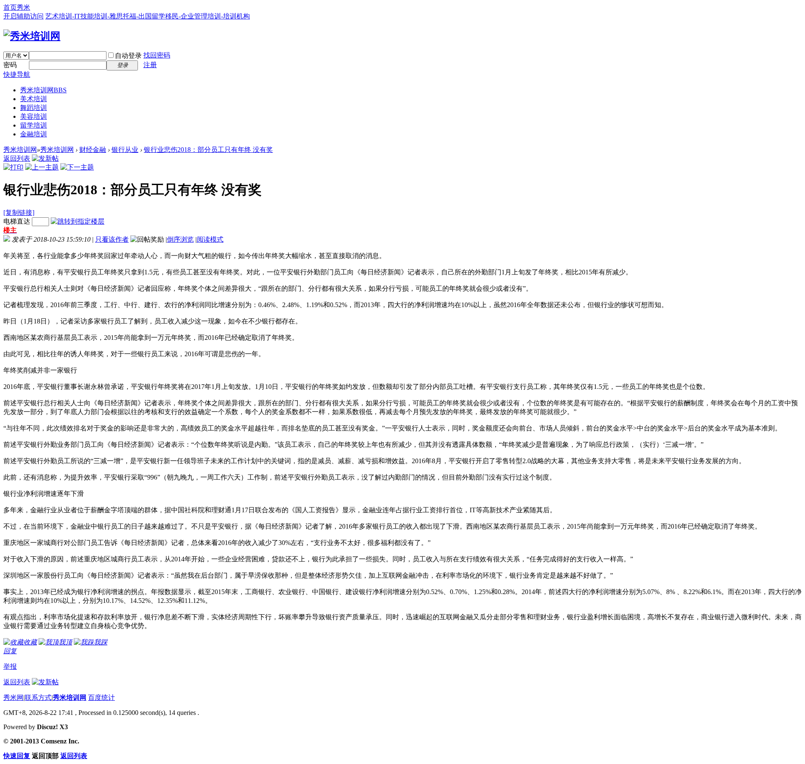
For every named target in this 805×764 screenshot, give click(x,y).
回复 (10, 650)
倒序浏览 (180, 239)
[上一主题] (42, 167)
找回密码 (156, 55)
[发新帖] (45, 158)
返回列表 (16, 158)
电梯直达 (16, 221)
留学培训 (33, 125)
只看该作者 (112, 239)
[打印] (13, 167)
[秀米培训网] (31, 36)
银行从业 (125, 149)
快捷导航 (16, 74)
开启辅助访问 (23, 16)
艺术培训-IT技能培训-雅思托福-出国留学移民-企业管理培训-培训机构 (147, 16)
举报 (10, 666)
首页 (10, 7)
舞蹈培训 (33, 107)
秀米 (23, 7)
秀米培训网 (43, 90)
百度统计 (101, 697)
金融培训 (33, 134)
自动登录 (128, 55)
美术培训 (33, 98)
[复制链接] (18, 212)
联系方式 (38, 697)
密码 (10, 64)
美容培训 (33, 116)
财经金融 (92, 149)
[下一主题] (77, 167)
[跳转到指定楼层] (77, 221)
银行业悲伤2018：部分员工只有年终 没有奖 (208, 149)
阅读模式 (210, 239)
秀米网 (13, 697)
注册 (150, 64)
